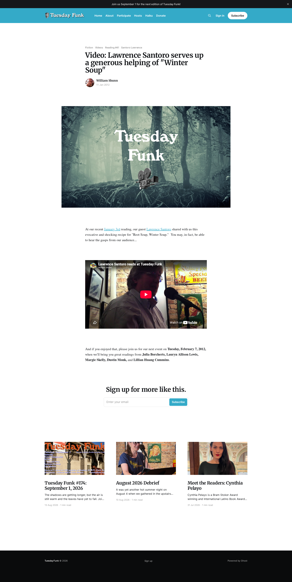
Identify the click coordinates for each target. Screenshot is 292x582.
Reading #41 (112, 47)
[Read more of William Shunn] (90, 82)
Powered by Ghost (237, 560)
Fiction (89, 47)
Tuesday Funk (52, 560)
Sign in (220, 15)
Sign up (148, 560)
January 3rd (112, 229)
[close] (288, 4)
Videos (99, 47)
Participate (124, 15)
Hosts (138, 15)
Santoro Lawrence (131, 47)
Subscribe (237, 15)
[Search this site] (209, 15)
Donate (161, 15)
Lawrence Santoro (159, 229)
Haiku (149, 15)
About (109, 15)
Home (98, 15)
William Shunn (107, 80)
